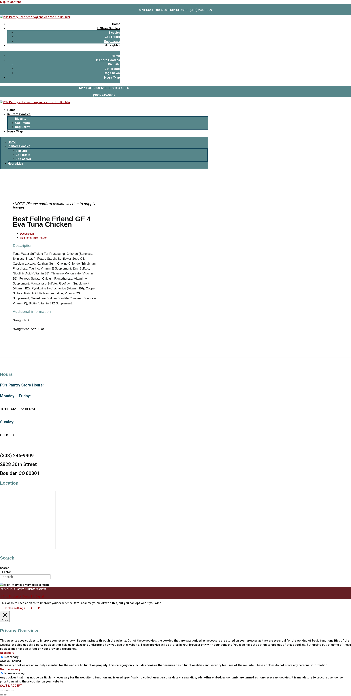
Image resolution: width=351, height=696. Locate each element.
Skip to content (10, 2)
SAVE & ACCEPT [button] (11, 685)
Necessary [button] (7, 653)
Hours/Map (112, 45)
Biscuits (114, 32)
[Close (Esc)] (12, 690)
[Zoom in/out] (1, 690)
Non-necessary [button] (10, 669)
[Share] (8, 690)
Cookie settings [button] (14, 608)
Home (116, 24)
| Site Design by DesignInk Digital (22, 596)
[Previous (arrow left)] (1, 694)
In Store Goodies (108, 28)
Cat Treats (112, 37)
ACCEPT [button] (36, 608)
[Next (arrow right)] (5, 694)
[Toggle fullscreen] (5, 690)
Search (4, 568)
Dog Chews (112, 41)
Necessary (11, 657)
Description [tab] (27, 233)
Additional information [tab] (33, 237)
